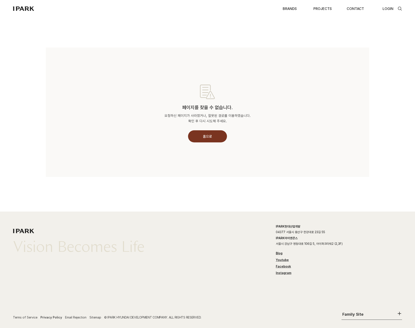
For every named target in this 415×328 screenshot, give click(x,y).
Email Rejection (75, 317)
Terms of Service (25, 317)
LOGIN (388, 8)
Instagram (283, 273)
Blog (279, 253)
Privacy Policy (51, 317)
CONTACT (355, 8)
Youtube (282, 260)
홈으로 (207, 136)
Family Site (353, 314)
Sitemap (95, 317)
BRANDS (290, 8)
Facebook (283, 266)
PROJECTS (322, 8)
